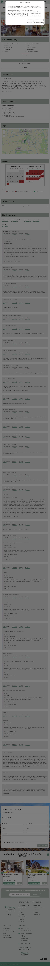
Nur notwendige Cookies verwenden (35, 19)
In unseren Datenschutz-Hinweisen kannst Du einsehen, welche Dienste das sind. (24, 15)
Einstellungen (29, 22)
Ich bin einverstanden (38, 22)
